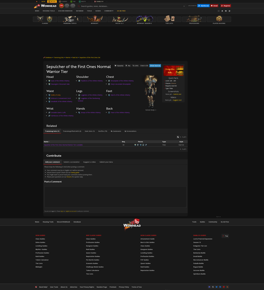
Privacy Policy (124, 287)
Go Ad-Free (121, 11)
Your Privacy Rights (87, 287)
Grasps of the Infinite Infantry (91, 112)
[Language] (229, 10)
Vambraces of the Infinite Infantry (62, 116)
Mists (83, 1)
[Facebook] (220, 286)
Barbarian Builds (199, 253)
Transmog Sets (59, 57)
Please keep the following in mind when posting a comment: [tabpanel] (68, 189)
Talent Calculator (42, 260)
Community (108, 11)
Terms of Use (137, 287)
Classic (64, 1)
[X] (212, 286)
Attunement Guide (147, 239)
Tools (194, 222)
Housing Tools (48, 222)
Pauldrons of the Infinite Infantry (92, 81)
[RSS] (227, 286)
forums (69, 177)
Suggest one (177, 100)
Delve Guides (40, 242)
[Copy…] (178, 137)
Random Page (102, 287)
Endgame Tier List (200, 246)
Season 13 (197, 242)
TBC (74, 1)
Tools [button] (89, 11)
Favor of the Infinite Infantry (120, 112)
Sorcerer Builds (198, 270)
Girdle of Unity (56, 95)
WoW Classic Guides (148, 235)
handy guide (75, 172)
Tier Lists (39, 263)
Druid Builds (197, 256)
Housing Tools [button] (49, 11)
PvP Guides (145, 260)
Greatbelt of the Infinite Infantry (61, 101)
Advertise (73, 287)
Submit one (177, 94)
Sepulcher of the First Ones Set (90, 57)
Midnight (39, 267)
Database (79, 11)
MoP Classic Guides (93, 235)
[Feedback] (225, 10)
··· (89, 1)
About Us (64, 287)
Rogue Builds (198, 267)
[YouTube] (223, 286)
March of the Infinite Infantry (120, 95)
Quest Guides (91, 253)
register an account (71, 211)
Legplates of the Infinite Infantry (91, 95)
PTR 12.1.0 (67, 5)
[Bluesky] (216, 286)
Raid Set (75, 57)
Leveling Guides (41, 246)
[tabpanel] (115, 143)
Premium (113, 287)
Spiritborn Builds (199, 274)
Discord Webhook (65, 11)
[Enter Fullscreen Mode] (218, 10)
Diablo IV (100, 1)
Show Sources (155, 66)
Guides (98, 11)
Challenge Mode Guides (95, 267)
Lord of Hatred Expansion (202, 239)
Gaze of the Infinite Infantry (60, 81)
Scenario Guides (92, 263)
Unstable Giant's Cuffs (58, 112)
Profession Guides (42, 253)
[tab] (52, 131)
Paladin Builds (198, 263)
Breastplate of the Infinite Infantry (122, 81)
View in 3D (144, 66)
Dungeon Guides (92, 246)
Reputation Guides (93, 256)
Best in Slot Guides (147, 242)
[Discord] (209, 286)
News (37, 11)
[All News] (36, 1)
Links (136, 66)
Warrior (68, 57)
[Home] (45, 5)
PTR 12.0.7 (73, 5)
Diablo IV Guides (199, 235)
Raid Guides (40, 256)
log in (62, 211)
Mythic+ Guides (41, 249)
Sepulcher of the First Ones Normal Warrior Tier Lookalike (63, 145)
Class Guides (40, 239)
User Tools (54, 287)
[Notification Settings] (222, 10)
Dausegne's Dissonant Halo (60, 84)
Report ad (218, 216)
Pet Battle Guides (92, 260)
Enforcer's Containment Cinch (61, 98)
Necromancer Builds (200, 260)
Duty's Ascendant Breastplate (121, 84)
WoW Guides (40, 235)
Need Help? (43, 287)
